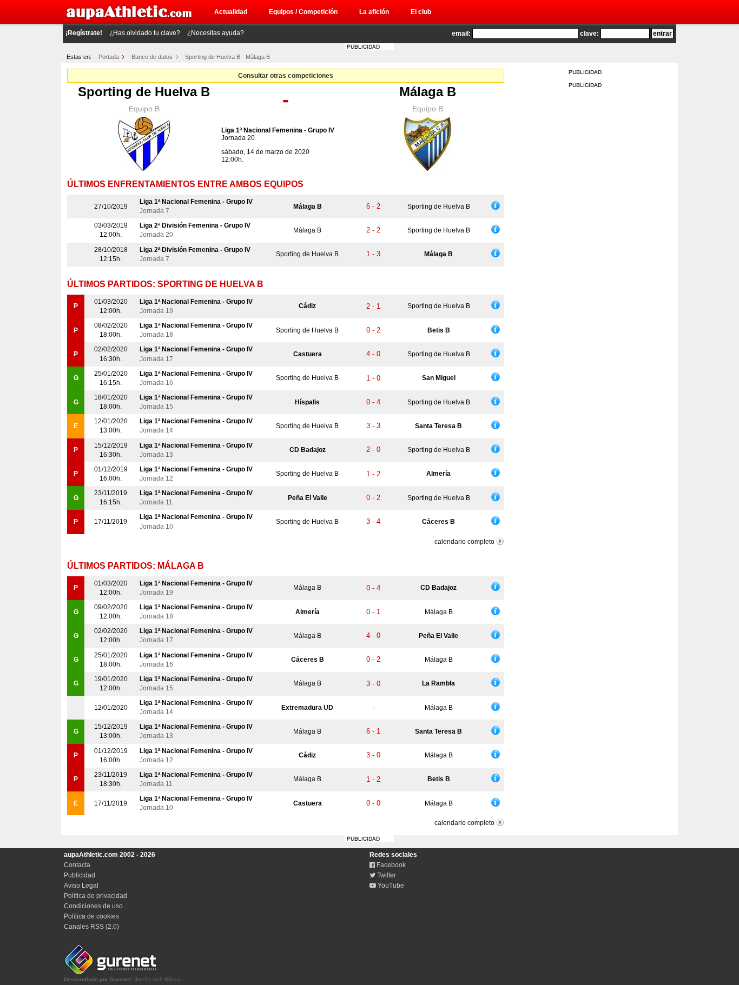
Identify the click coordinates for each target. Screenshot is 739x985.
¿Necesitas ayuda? (215, 33)
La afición (374, 12)
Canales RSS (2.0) (91, 926)
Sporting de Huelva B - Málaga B (227, 57)
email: (461, 33)
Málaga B (427, 91)
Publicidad (79, 875)
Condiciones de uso (93, 906)
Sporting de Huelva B (144, 91)
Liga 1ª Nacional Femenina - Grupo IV (277, 130)
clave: (589, 33)
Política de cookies (91, 916)
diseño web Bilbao (122, 979)
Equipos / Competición (303, 12)
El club (421, 12)
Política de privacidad (95, 896)
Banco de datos (152, 57)
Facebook (390, 865)
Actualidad (230, 12)
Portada (108, 57)
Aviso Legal (81, 885)
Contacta (77, 865)
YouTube (390, 885)
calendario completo (464, 541)
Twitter (385, 875)
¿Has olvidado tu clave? (144, 33)
